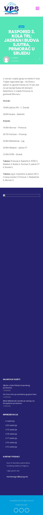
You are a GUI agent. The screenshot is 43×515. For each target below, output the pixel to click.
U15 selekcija (11, 446)
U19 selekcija (11, 429)
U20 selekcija (11, 425)
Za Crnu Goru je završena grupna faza (19, 394)
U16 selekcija (11, 442)
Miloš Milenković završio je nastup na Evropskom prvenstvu (19, 402)
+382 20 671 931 (13, 471)
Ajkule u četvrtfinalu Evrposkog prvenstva (16, 386)
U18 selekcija (11, 434)
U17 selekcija (11, 438)
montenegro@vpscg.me (17, 476)
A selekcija (10, 421)
